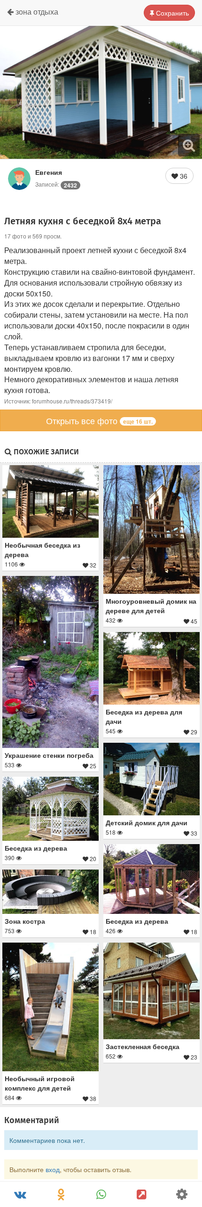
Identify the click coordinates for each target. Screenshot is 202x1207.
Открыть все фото (99, 420)
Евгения (48, 172)
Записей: (56, 184)
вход (53, 1169)
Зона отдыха (36, 11)
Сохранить (171, 12)
